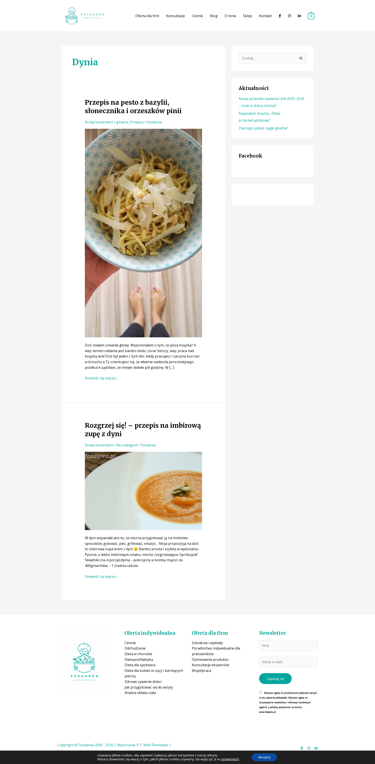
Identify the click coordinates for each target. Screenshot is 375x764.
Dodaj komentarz (99, 122)
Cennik (197, 15)
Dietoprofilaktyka (139, 659)
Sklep (247, 15)
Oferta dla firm (147, 15)
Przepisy (137, 122)
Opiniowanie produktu (210, 659)
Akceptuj (264, 757)
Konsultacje (175, 15)
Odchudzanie (135, 648)
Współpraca (201, 670)
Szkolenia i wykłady (207, 642)
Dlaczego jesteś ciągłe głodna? (263, 128)
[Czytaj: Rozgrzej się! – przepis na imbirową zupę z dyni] (143, 490)
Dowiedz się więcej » (101, 378)
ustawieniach (230, 759)
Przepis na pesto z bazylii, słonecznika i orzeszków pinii (133, 106)
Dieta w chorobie (138, 653)
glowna (122, 122)
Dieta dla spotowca (140, 665)
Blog (214, 15)
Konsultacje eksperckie (210, 665)
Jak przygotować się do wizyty (149, 687)
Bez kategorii (127, 445)
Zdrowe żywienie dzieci (143, 681)
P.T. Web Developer (153, 745)
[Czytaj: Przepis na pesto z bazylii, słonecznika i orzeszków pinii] (143, 232)
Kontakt (265, 15)
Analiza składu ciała (140, 692)
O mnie (230, 15)
